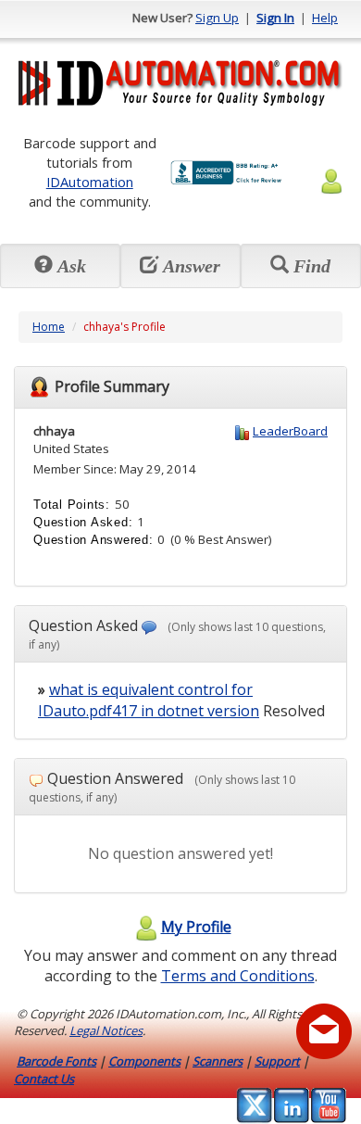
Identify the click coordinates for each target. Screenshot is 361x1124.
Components (144, 1061)
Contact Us (44, 1078)
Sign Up (217, 17)
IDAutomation (89, 181)
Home (48, 327)
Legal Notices (106, 1030)
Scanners (218, 1061)
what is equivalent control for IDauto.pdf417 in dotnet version (148, 700)
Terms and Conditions (238, 976)
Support (277, 1061)
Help (325, 17)
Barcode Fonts (56, 1061)
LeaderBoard (290, 431)
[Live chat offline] (324, 1031)
